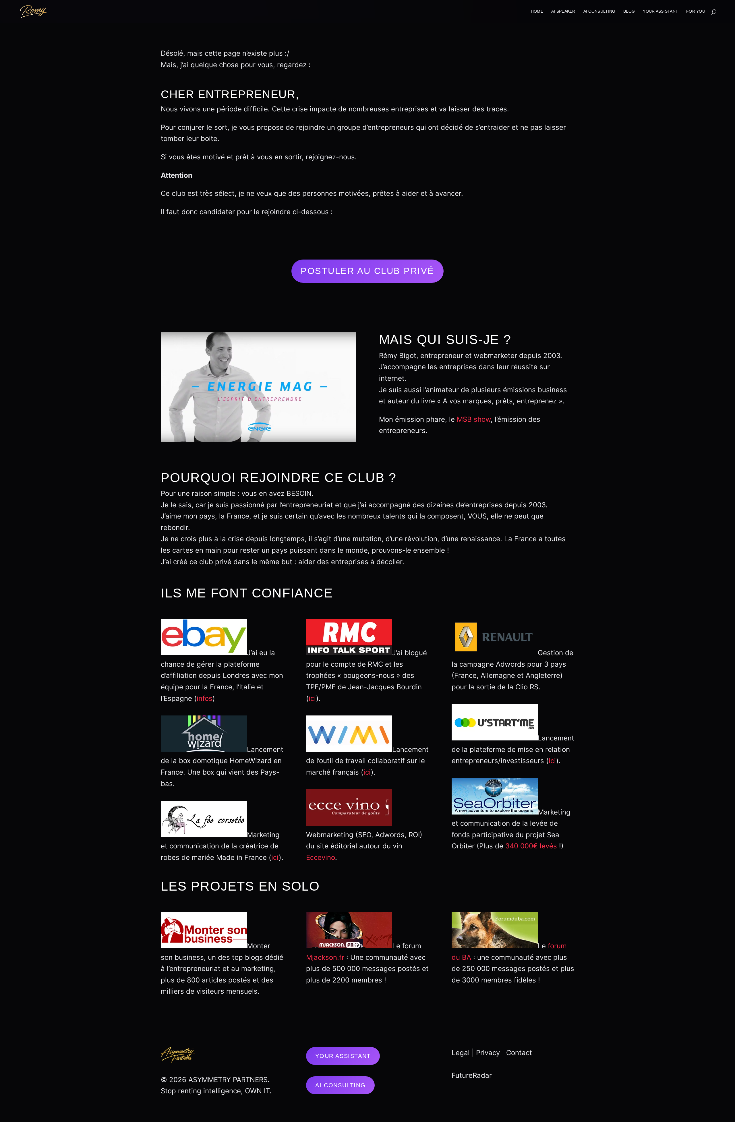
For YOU (695, 11)
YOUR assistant (660, 11)
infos (204, 698)
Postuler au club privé (367, 271)
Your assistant (342, 1056)
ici (275, 857)
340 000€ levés (531, 846)
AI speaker (563, 11)
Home (537, 11)
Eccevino (320, 857)
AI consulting (599, 11)
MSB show (474, 419)
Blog (629, 11)
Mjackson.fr (325, 957)
